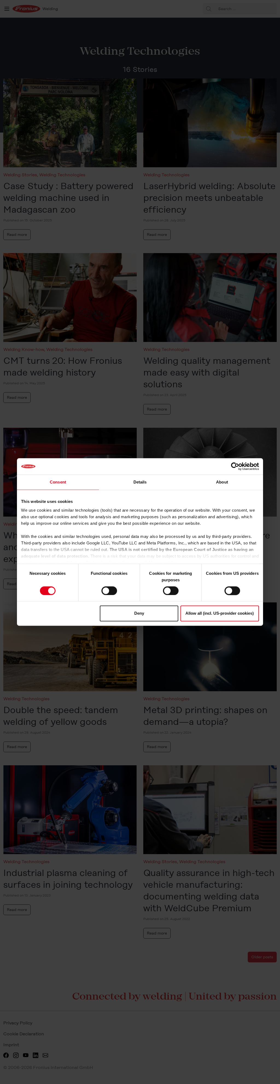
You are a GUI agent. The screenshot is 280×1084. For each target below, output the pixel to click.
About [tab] (222, 482)
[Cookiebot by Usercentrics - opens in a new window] (235, 466)
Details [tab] (140, 482)
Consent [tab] (58, 482)
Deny (139, 613)
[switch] (109, 590)
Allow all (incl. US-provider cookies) (219, 613)
